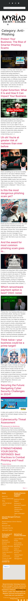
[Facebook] (18, 600)
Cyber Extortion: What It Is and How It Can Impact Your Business (14, 93)
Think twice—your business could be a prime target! (12, 342)
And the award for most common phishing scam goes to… (12, 247)
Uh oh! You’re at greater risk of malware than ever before (11, 142)
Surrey (24, 589)
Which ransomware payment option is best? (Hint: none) (12, 289)
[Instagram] (15, 3)
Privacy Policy (14, 598)
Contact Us (5, 561)
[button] (7, 24)
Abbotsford (19, 589)
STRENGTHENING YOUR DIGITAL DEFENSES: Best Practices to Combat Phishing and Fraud (13, 454)
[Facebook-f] (9, 3)
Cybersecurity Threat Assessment (13, 421)
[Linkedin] (18, 3)
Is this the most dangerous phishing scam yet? (12, 193)
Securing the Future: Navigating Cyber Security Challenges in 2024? (13, 390)
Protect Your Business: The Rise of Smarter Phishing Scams (13, 43)
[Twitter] (12, 3)
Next (25, 488)
